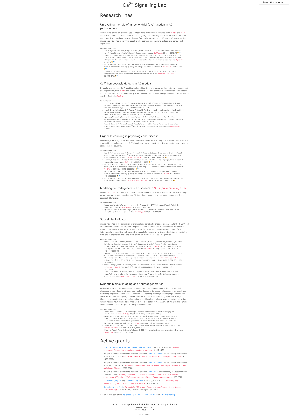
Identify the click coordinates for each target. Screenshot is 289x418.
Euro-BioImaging (168, 395)
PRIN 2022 (153, 372)
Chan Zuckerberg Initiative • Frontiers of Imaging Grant (127, 347)
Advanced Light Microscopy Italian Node (140, 395)
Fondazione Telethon (134, 381)
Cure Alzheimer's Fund (113, 387)
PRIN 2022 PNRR (155, 353)
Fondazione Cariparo (112, 381)
